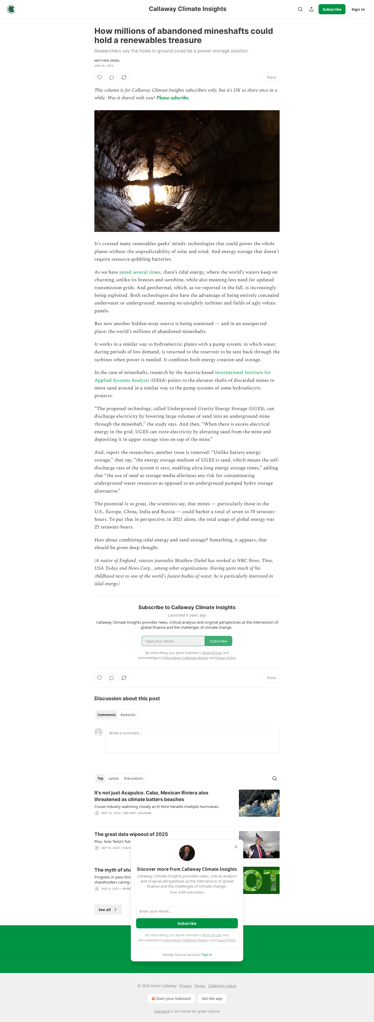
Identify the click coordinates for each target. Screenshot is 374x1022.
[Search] (300, 9)
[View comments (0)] (112, 77)
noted (125, 272)
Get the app (212, 998)
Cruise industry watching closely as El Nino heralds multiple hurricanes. (156, 806)
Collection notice (222, 985)
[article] (187, 806)
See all (104, 909)
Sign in (358, 9)
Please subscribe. (173, 98)
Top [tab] (100, 778)
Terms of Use (211, 935)
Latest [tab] (113, 778)
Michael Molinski (137, 813)
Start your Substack (173, 998)
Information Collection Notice (185, 940)
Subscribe (332, 9)
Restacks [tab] (128, 714)
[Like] (99, 77)
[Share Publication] (311, 9)
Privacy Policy (225, 940)
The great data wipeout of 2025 (131, 834)
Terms (200, 985)
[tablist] (116, 715)
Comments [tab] (106, 714)
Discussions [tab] (133, 778)
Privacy (186, 985)
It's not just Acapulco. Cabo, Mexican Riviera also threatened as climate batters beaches (151, 796)
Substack (161, 1011)
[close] (236, 847)
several (140, 272)
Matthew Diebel (107, 60)
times (155, 272)
